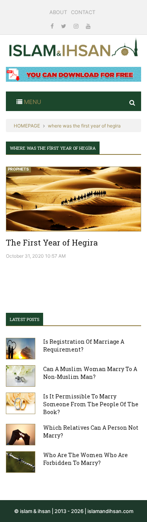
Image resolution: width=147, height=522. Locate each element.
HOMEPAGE (27, 126)
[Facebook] (53, 26)
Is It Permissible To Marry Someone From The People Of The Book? (90, 404)
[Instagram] (77, 26)
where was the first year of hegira (84, 126)
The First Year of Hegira (52, 242)
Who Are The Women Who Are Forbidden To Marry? (85, 458)
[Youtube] (88, 26)
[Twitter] (64, 26)
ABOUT (58, 12)
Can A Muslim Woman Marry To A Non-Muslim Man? (90, 372)
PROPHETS (18, 169)
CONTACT (83, 12)
